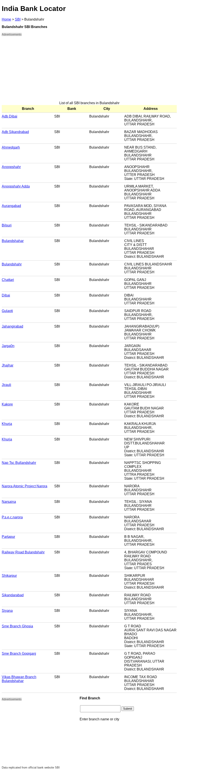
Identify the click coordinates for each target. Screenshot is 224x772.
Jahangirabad (12, 326)
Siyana (7, 610)
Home (6, 19)
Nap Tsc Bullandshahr (19, 463)
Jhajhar (7, 365)
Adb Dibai (9, 116)
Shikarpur (9, 575)
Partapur (8, 537)
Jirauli (6, 385)
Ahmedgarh (11, 147)
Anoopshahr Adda (16, 186)
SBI (18, 19)
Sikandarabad (13, 595)
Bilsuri (7, 225)
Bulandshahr (12, 264)
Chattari (8, 280)
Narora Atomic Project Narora (24, 486)
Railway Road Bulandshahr (23, 552)
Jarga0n (8, 346)
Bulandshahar (13, 241)
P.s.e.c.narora (12, 517)
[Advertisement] (89, 70)
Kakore (7, 404)
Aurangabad (11, 206)
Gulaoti (7, 311)
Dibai (6, 295)
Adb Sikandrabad (15, 132)
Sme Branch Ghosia (17, 626)
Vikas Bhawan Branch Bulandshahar (19, 679)
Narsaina (9, 502)
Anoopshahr (11, 167)
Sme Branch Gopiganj (19, 653)
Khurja (7, 424)
